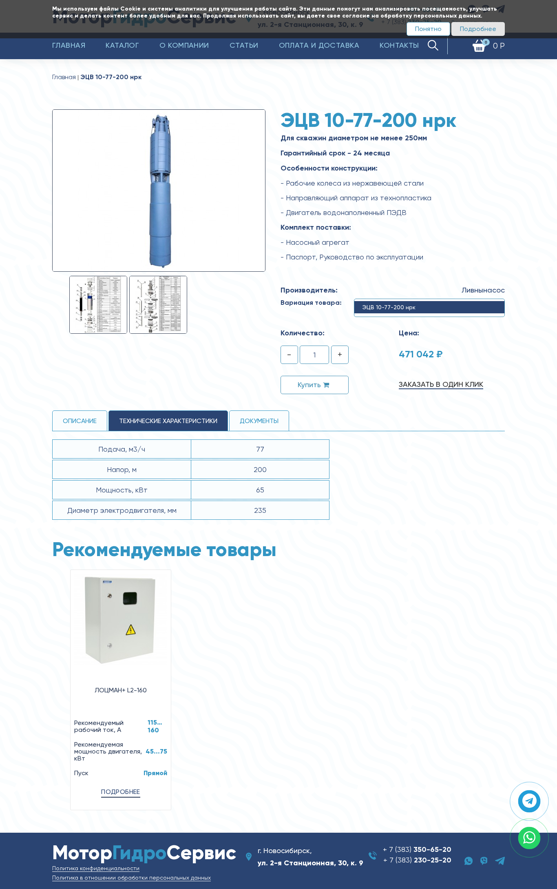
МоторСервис (144, 852)
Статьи (244, 45)
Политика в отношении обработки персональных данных (131, 877)
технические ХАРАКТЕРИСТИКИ (168, 421)
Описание (80, 421)
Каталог (122, 45)
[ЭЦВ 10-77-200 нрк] (158, 190)
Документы (259, 421)
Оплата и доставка (319, 45)
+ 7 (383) (417, 849)
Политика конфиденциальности (95, 868)
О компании (184, 45)
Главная (68, 45)
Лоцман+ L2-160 (121, 690)
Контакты (399, 45)
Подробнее (478, 29)
